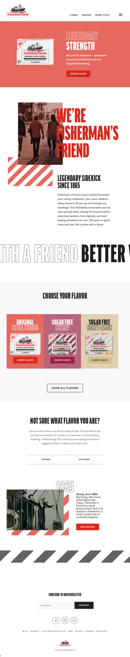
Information (89, 631)
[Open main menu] (120, 14)
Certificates (79, 631)
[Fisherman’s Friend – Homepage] (18, 10)
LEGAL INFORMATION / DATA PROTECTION (53, 631)
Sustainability (34, 631)
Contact (70, 631)
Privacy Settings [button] (101, 631)
